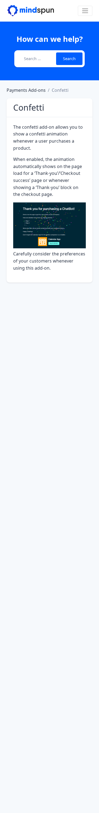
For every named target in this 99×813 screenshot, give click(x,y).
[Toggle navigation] (85, 11)
